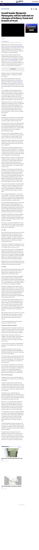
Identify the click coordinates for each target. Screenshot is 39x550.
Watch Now (35, 1)
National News (5, 8)
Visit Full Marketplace (20, 447)
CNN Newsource (6, 41)
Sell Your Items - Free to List (13, 447)
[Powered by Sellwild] (22, 504)
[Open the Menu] (2, 1)
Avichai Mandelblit (14, 59)
